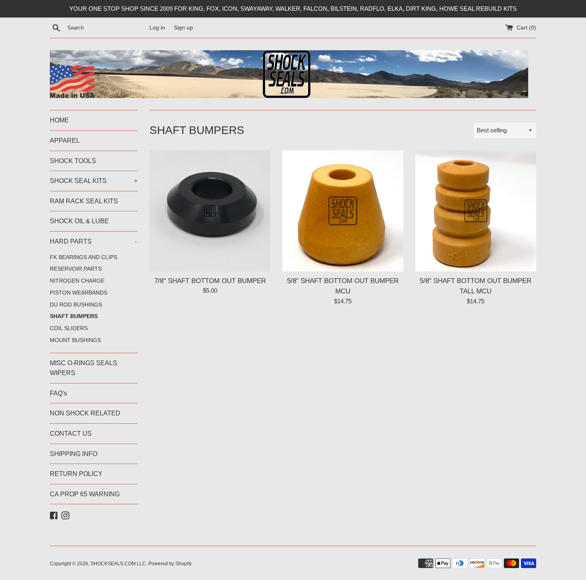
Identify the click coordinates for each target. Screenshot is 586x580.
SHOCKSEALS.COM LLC (118, 563)
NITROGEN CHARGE (77, 281)
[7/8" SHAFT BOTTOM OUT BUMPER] (209, 210)
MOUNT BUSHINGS (75, 340)
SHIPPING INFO (73, 453)
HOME (59, 120)
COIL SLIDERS (69, 328)
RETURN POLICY (76, 473)
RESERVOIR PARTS (76, 269)
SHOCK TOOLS (73, 160)
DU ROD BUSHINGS (76, 305)
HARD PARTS (93, 241)
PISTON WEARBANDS (78, 293)
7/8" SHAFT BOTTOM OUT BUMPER (210, 280)
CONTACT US (71, 433)
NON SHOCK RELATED (85, 413)
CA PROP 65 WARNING (85, 494)
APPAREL (65, 140)
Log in (157, 28)
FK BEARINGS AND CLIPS (83, 257)
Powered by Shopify (170, 563)
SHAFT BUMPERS (74, 316)
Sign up (183, 28)
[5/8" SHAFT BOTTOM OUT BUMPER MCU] (342, 210)
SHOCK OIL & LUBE (79, 221)
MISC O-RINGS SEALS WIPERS (83, 368)
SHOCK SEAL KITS (94, 180)
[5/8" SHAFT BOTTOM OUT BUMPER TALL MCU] (475, 210)
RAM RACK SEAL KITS (84, 201)
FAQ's (58, 393)
